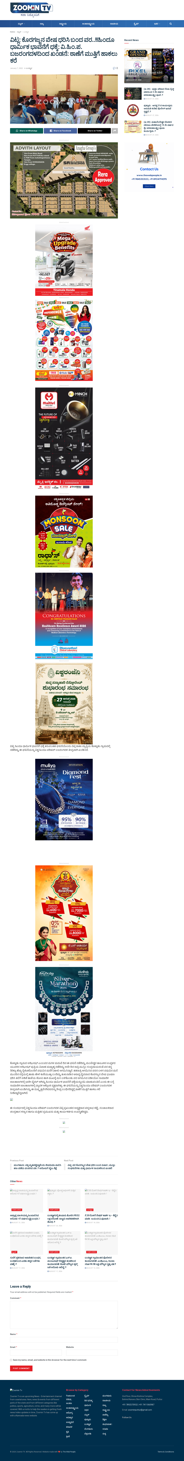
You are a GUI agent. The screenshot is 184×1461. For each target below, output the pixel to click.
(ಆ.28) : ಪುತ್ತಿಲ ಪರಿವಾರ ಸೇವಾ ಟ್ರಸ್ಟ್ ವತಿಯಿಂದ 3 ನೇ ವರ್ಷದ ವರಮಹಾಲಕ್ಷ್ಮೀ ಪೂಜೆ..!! (159, 92)
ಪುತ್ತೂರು (87, 1419)
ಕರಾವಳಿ (69, 1427)
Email (13, 1347)
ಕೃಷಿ (67, 1432)
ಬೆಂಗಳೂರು (88, 1429)
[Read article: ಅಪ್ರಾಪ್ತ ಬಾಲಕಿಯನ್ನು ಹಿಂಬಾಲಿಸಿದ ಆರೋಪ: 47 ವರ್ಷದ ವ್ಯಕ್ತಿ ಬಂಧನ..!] (26, 1200)
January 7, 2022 (16, 68)
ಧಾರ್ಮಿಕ (87, 1405)
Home (12, 32)
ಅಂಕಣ (69, 1403)
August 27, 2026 (134, 80)
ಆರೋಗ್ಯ (69, 1413)
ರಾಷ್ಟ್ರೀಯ (63, 24)
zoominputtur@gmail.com (140, 1410)
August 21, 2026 (18, 1223)
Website (70, 1347)
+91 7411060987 (146, 1405)
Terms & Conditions (166, 1452)
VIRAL (69, 1399)
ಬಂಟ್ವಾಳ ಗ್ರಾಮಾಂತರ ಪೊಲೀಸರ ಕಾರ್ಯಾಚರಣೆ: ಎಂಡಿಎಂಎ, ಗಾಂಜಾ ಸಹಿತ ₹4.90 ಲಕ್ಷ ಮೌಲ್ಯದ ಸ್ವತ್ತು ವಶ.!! (100, 1261)
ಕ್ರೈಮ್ (136, 24)
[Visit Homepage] (31, 10)
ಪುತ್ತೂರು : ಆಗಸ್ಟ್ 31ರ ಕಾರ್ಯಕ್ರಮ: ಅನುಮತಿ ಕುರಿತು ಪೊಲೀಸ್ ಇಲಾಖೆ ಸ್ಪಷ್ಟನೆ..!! (158, 108)
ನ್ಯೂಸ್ (20, 24)
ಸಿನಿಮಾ (105, 1429)
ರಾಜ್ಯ (42, 24)
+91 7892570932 (130, 1405)
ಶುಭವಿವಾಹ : (107, 1424)
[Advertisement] (121, 9)
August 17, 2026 (18, 1268)
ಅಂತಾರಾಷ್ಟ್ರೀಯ (88, 24)
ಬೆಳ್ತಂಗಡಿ (87, 1434)
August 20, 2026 (55, 1226)
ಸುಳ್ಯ (104, 1434)
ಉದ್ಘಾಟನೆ (70, 1422)
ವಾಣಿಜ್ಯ (105, 1415)
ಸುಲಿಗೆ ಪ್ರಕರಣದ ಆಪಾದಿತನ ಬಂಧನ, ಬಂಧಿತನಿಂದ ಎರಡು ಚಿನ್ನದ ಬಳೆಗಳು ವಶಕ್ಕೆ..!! (25, 1261)
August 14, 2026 (92, 1268)
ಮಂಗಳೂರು (107, 1396)
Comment (15, 1298)
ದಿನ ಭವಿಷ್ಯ (88, 1400)
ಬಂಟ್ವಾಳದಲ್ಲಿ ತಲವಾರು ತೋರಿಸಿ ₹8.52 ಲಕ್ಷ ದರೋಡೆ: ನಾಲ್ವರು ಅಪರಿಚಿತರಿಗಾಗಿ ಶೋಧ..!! (63, 1218)
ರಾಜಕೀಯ (114, 24)
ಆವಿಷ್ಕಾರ (69, 1417)
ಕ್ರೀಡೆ (68, 1436)
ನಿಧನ (86, 1410)
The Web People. (69, 1452)
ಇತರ (156, 24)
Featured (16, 1210)
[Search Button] (171, 23)
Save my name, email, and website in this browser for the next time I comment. (50, 1360)
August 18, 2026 (92, 1223)
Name (14, 1334)
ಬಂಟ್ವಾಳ (26, 32)
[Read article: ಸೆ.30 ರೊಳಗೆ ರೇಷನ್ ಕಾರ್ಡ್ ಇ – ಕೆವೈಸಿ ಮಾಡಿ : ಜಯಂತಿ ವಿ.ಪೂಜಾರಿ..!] (101, 1200)
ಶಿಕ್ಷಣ (104, 1419)
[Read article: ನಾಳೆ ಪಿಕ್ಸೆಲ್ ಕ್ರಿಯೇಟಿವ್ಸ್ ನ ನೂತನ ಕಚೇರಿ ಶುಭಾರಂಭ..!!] (149, 65)
